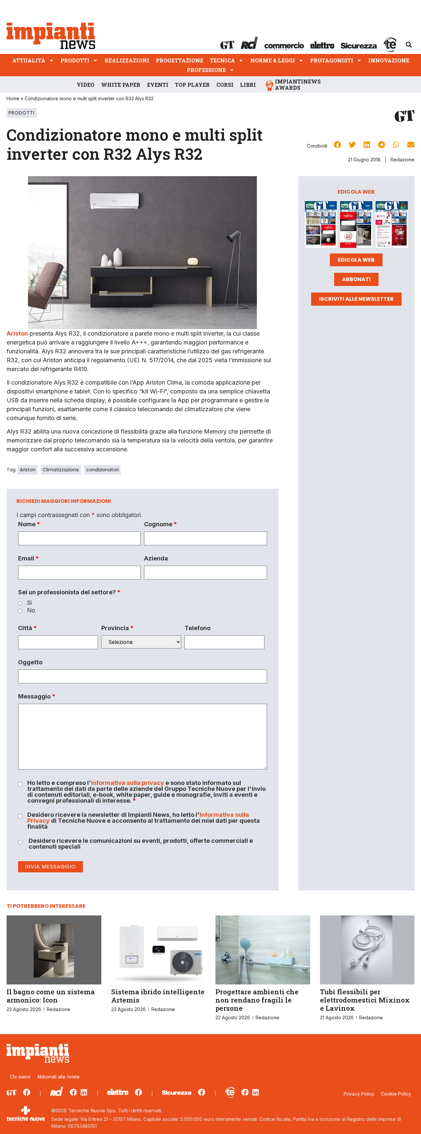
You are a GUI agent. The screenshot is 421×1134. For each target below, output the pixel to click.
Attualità (28, 60)
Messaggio (36, 696)
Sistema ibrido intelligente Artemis (158, 995)
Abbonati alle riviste (58, 1076)
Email (28, 558)
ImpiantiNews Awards (298, 84)
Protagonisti (331, 60)
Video (85, 84)
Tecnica (222, 60)
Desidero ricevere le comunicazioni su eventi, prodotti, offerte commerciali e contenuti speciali (141, 844)
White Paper (120, 84)
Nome (29, 524)
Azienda (156, 558)
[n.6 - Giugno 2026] (356, 225)
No (31, 610)
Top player (192, 84)
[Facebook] (26, 1092)
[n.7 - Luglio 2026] (321, 225)
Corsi (225, 84)
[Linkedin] (83, 1092)
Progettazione (179, 60)
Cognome (160, 524)
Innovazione (388, 60)
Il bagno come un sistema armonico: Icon (51, 995)
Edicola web (356, 260)
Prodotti (75, 60)
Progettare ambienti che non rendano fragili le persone (257, 1000)
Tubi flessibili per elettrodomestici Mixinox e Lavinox (365, 1000)
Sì (29, 603)
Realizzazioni (127, 60)
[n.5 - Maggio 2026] (392, 225)
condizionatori (102, 469)
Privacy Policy (359, 1094)
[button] (408, 44)
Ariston (17, 333)
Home (13, 98)
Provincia (117, 628)
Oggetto (30, 662)
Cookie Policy (396, 1094)
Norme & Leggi (272, 60)
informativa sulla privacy (127, 782)
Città (27, 628)
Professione (206, 69)
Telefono (197, 628)
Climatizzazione (61, 469)
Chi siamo (20, 1076)
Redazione (402, 159)
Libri (248, 84)
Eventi (157, 84)
